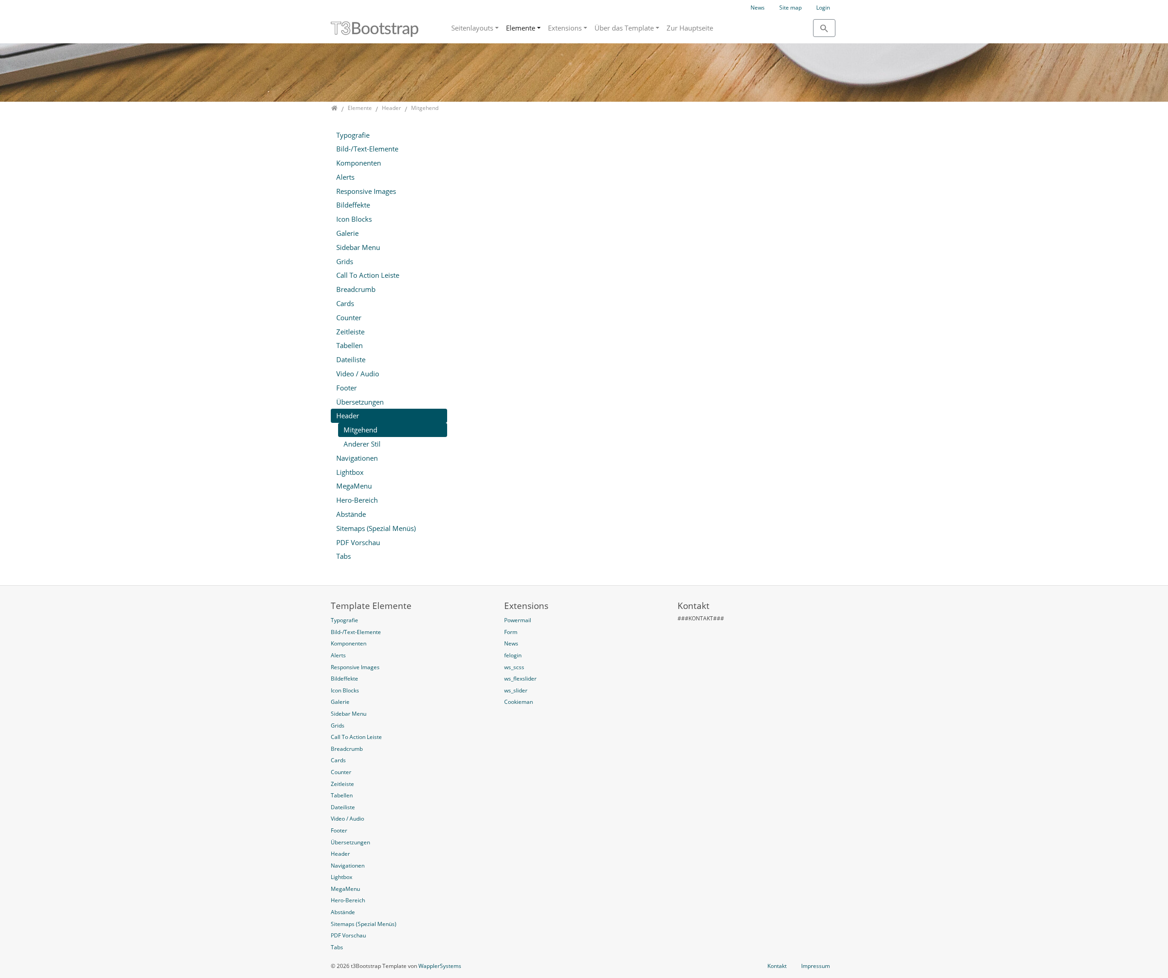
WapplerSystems (439, 966)
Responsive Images (366, 191)
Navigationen (357, 458)
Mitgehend (360, 429)
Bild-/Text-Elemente (367, 148)
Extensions (565, 27)
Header (347, 415)
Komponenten (358, 162)
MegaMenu (354, 485)
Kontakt (777, 966)
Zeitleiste (350, 331)
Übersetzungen (360, 401)
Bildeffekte (353, 204)
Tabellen (349, 345)
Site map (790, 7)
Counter (348, 317)
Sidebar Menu (358, 247)
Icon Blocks (354, 219)
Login (823, 7)
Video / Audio (357, 373)
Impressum (815, 966)
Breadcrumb (355, 289)
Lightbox (350, 472)
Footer (346, 387)
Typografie (353, 135)
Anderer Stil (362, 443)
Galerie (347, 233)
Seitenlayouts (472, 27)
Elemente (520, 27)
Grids (344, 261)
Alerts (345, 177)
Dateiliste (350, 359)
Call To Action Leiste (367, 275)
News (758, 7)
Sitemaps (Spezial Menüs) (376, 528)
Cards (345, 303)
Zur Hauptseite (690, 27)
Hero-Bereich (357, 500)
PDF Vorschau (358, 542)
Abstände (351, 514)
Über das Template (624, 27)
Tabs (343, 556)
